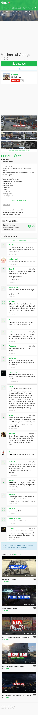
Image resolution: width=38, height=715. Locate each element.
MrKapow (12, 332)
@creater (12, 322)
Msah (11, 415)
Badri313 (12, 462)
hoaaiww (12, 433)
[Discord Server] (20, 77)
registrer (31, 545)
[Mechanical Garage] (19, 123)
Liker (19, 157)
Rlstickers (12, 346)
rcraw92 (11, 480)
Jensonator (13, 301)
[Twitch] (17, 77)
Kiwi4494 (12, 245)
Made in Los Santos (7, 708)
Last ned (20, 63)
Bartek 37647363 (15, 518)
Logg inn (20, 545)
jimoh (11, 452)
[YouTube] (15, 77)
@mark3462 (13, 375)
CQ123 (11, 528)
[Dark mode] (32, 7)
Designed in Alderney (8, 706)
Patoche (14, 74)
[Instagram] (12, 77)
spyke (11, 386)
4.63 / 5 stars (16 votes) (7, 161)
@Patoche (12, 304)
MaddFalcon (13, 287)
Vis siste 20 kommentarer (19, 240)
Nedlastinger (8, 157)
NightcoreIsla (13, 259)
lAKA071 (12, 494)
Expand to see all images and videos (19, 151)
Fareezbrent (13, 372)
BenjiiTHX (12, 269)
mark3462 (12, 358)
